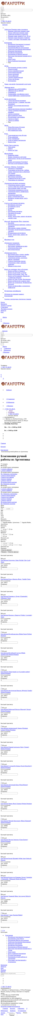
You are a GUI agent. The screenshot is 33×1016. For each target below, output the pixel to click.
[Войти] (1, 373)
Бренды (3, 971)
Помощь (3, 970)
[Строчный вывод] (2, 554)
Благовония (9, 935)
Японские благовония (15, 943)
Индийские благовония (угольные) (19, 937)
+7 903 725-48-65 (6, 21)
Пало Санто (11, 952)
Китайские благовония (15, 945)
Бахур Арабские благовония (17, 953)
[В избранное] (1, 571)
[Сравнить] (2, 572)
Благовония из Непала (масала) (18, 947)
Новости (3, 966)
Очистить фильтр (13, 552)
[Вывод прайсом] (3, 554)
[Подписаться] (2, 975)
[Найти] (2, 19)
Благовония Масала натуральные (18, 940)
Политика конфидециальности (10, 1006)
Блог (2, 968)
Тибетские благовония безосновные (19, 942)
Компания (4, 965)
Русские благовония (14, 955)
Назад (11, 410)
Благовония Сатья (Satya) (16, 938)
